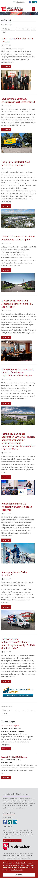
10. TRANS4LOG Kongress (10, 726)
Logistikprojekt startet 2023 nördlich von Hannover (15, 163)
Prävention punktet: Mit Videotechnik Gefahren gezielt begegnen (16, 506)
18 (18, 29)
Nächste (5, 32)
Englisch (22, 2)
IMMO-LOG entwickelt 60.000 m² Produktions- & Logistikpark (18, 238)
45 (33, 29)
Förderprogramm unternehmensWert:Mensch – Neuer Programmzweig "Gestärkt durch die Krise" (18, 643)
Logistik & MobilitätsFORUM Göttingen (14, 757)
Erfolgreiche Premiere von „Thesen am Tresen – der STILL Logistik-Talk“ (17, 303)
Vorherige (6, 29)
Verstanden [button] (19, 874)
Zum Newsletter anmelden (12, 841)
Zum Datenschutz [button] (17, 870)
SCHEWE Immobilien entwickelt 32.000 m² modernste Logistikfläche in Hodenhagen (17, 372)
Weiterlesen (6, 67)
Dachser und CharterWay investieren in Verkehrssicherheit (18, 100)
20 (27, 29)
